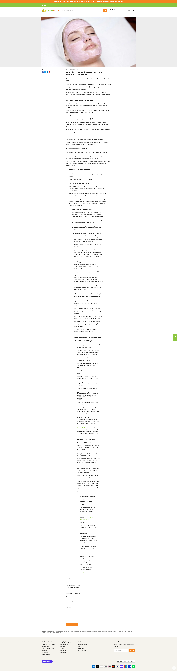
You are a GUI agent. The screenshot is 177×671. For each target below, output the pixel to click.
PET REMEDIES (127, 15)
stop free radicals (84, 578)
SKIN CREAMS (63, 15)
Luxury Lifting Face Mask (83, 427)
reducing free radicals (75, 578)
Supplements (63, 652)
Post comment (72, 625)
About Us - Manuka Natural (48, 648)
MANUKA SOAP (108, 15)
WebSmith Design (71, 665)
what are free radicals (103, 578)
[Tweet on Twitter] (45, 72)
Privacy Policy (45, 652)
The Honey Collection (82, 644)
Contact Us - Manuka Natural (48, 644)
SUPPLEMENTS (118, 15)
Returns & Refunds (46, 654)
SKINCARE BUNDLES (74, 15)
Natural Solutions (82, 650)
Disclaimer (44, 650)
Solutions (62, 648)
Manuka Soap (63, 650)
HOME (43, 15)
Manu (79, 646)
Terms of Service (45, 646)
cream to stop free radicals (75, 577)
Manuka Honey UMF (64, 644)
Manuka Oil (62, 646)
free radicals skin (96, 577)
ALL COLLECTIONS (52, 15)
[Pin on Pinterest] (49, 72)
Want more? (83, 572)
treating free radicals (93, 578)
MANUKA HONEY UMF (87, 15)
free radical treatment (87, 577)
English (120, 5)
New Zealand (129, 5)
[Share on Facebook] (43, 72)
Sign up (132, 650)
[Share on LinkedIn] (47, 72)
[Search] (105, 10)
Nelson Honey (81, 648)
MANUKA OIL (98, 15)
